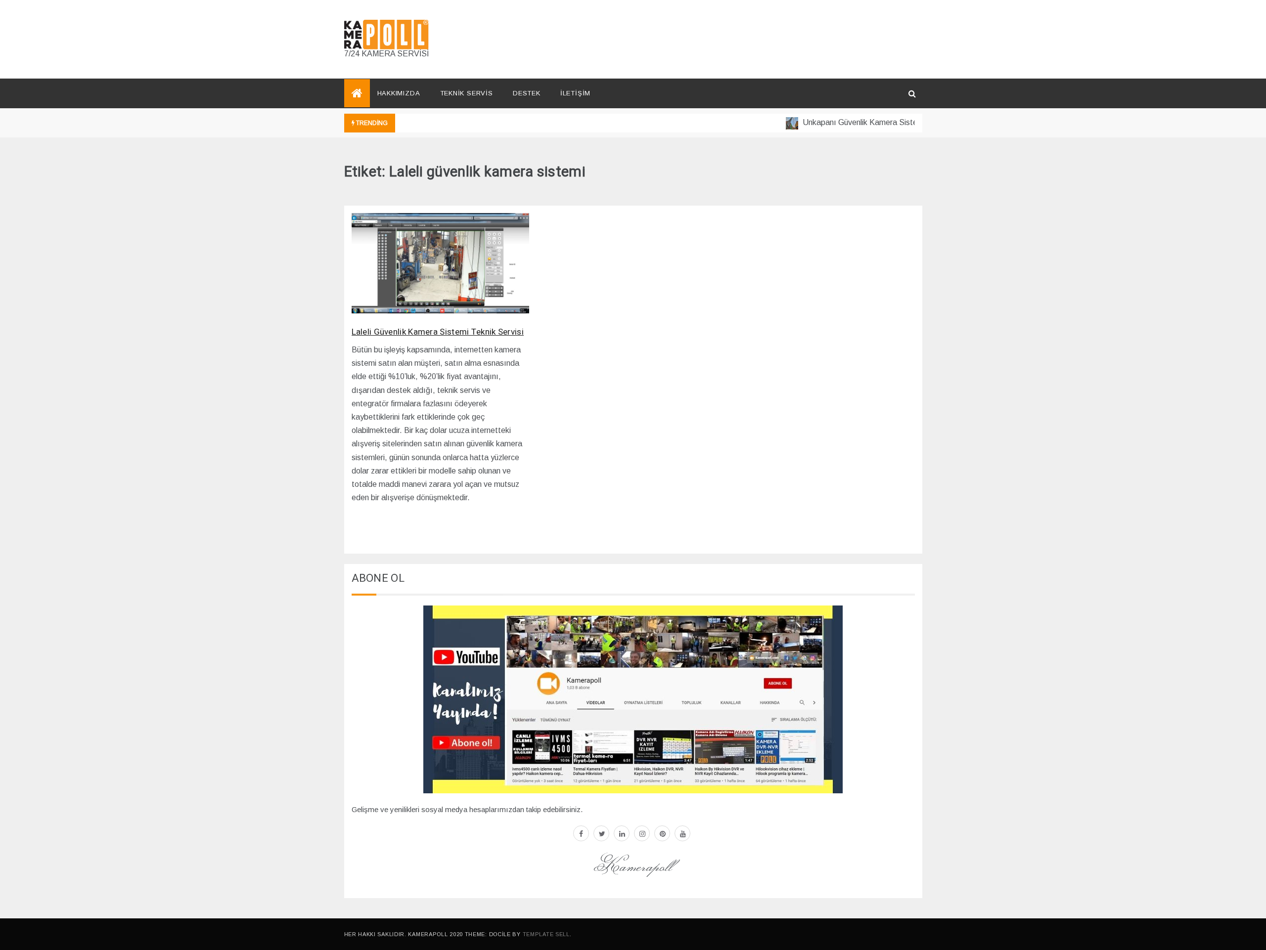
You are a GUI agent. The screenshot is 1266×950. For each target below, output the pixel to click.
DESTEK (527, 93)
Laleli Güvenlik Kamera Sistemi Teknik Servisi (438, 332)
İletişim (575, 93)
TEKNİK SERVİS (466, 93)
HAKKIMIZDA (398, 93)
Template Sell (546, 934)
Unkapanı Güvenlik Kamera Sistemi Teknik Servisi (875, 122)
